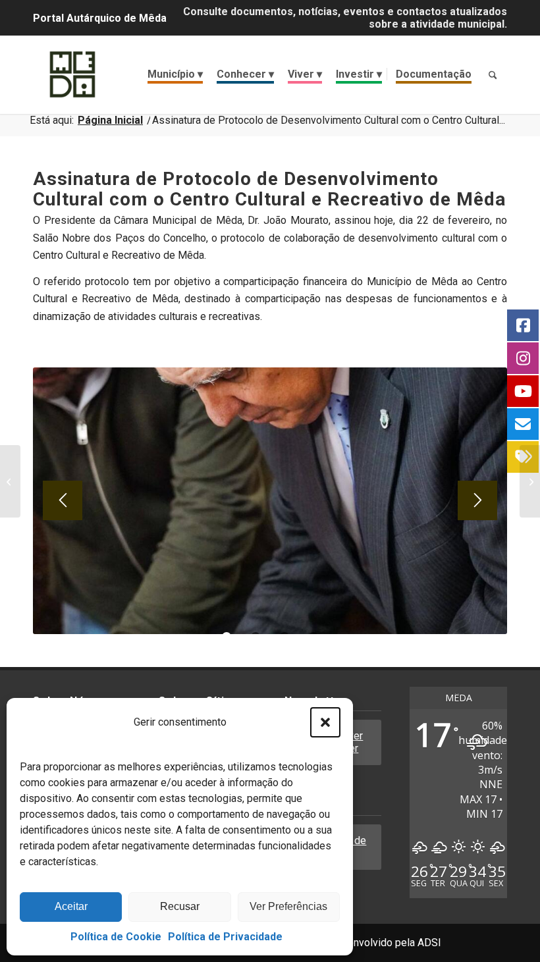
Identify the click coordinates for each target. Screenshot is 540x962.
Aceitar (71, 906)
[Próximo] (477, 500)
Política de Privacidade (225, 936)
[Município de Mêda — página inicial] (72, 74)
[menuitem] (175, 74)
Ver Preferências (288, 906)
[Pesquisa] (492, 74)
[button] (325, 722)
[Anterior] (62, 500)
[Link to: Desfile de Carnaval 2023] (10, 481)
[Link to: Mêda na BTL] (530, 481)
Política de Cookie (115, 936)
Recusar (180, 906)
